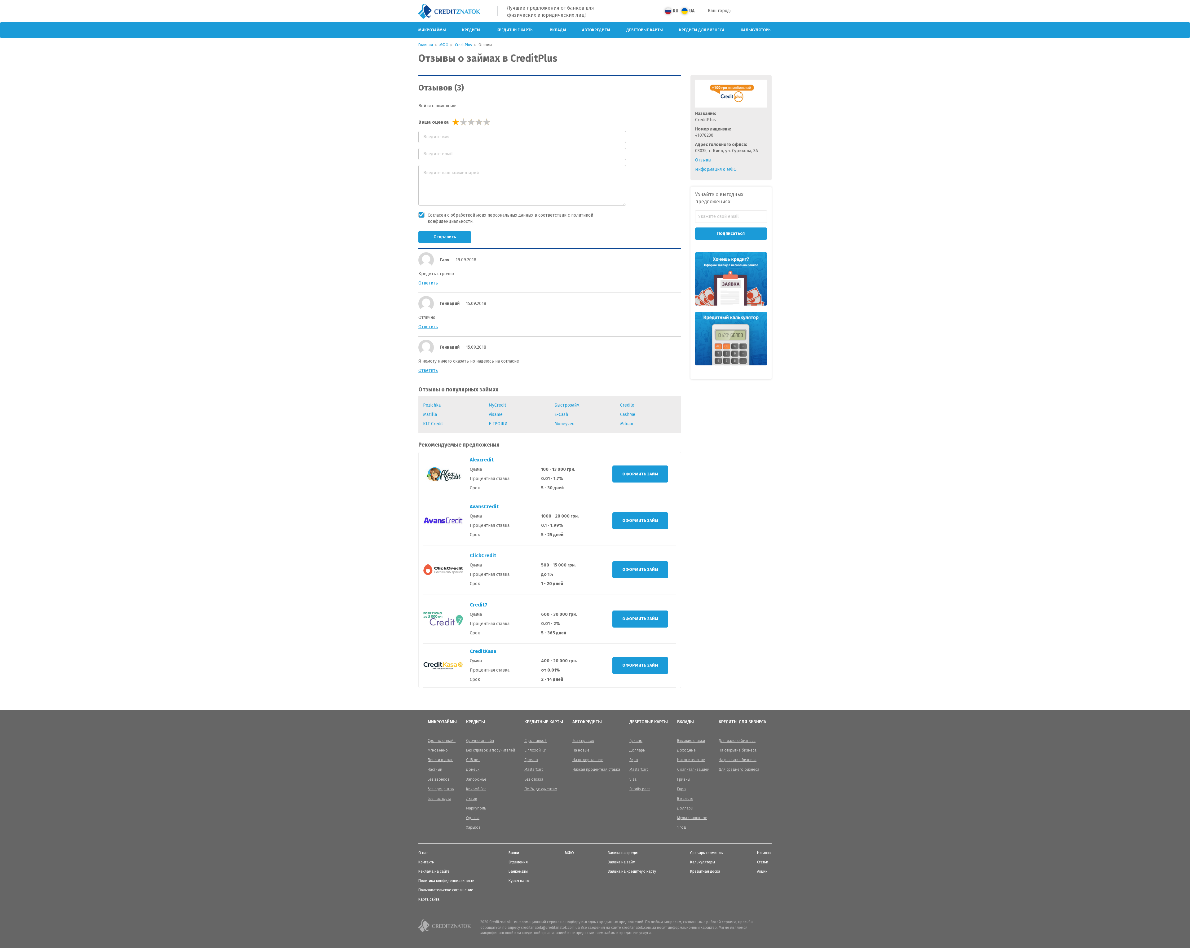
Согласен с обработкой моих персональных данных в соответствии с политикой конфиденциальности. (510, 218)
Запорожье (476, 779)
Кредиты (471, 30)
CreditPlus (463, 45)
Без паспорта (439, 798)
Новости (764, 853)
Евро (633, 760)
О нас (423, 853)
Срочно (531, 760)
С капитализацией (693, 769)
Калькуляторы (756, 30)
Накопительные (691, 760)
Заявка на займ (621, 862)
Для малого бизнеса (737, 741)
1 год (681, 827)
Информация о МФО (716, 169)
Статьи (762, 862)
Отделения (518, 862)
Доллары (637, 750)
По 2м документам (540, 789)
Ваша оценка (433, 122)
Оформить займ (640, 474)
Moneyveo (564, 423)
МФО (443, 45)
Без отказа (533, 779)
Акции (762, 871)
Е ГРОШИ (498, 423)
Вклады (558, 30)
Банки (514, 853)
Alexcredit (482, 460)
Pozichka (432, 405)
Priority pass (639, 789)
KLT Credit (433, 423)
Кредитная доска (705, 871)
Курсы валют (520, 881)
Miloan (626, 423)
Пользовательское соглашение (445, 890)
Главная (425, 45)
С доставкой (535, 741)
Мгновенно (438, 750)
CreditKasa (483, 651)
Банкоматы (518, 871)
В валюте (685, 798)
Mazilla (430, 414)
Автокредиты (596, 30)
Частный (435, 769)
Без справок (583, 741)
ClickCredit (483, 555)
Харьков (473, 827)
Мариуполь (476, 808)
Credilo (627, 405)
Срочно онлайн (442, 741)
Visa (633, 779)
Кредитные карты (515, 30)
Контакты (426, 862)
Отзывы (703, 160)
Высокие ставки (691, 741)
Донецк (472, 769)
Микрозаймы (432, 30)
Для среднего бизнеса (739, 769)
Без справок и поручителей (490, 750)
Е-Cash (561, 414)
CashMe (627, 414)
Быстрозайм (567, 405)
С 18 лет (473, 760)
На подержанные (587, 760)
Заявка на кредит (623, 853)
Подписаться (731, 233)
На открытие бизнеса (737, 750)
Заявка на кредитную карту (632, 871)
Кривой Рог (476, 789)
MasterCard (534, 769)
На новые (580, 750)
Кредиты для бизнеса (702, 30)
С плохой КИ (535, 750)
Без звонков (439, 779)
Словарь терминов (706, 853)
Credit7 (478, 605)
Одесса (472, 818)
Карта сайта (428, 899)
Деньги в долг (440, 760)
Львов (471, 798)
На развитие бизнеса (737, 760)
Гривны (635, 741)
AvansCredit (484, 506)
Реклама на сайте (434, 871)
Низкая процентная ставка (596, 769)
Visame (496, 414)
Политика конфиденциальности (446, 881)
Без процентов (441, 789)
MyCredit (497, 405)
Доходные (686, 750)
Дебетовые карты (644, 30)
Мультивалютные (692, 818)
